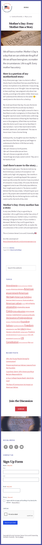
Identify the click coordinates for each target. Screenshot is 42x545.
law (19, 329)
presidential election (11, 334)
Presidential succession (22, 334)
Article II (23, 303)
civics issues (30, 311)
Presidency (31, 332)
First (4, 468)
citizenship (11, 307)
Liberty (23, 329)
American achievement (23, 285)
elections (8, 322)
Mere (21, 537)
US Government (23, 342)
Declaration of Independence (19, 318)
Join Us (21, 409)
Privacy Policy (15, 502)
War (29, 342)
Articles (12, 248)
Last (4, 476)
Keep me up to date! (10, 522)
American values (14, 303)
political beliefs (16, 332)
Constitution (16, 315)
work (32, 342)
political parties (24, 332)
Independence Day (10, 329)
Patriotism (9, 332)
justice (15, 329)
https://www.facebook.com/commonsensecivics (19, 242)
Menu (26, 7)
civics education (19, 311)
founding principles (18, 326)
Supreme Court (16, 338)
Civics (9, 311)
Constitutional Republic (28, 315)
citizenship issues (23, 307)
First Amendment (15, 322)
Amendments (12, 285)
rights (29, 334)
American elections (17, 289)
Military (29, 329)
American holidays (16, 250)
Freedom (29, 325)
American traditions (28, 300)
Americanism (19, 300)
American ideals (11, 300)
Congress (9, 315)
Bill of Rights (30, 303)
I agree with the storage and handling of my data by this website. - (21, 501)
